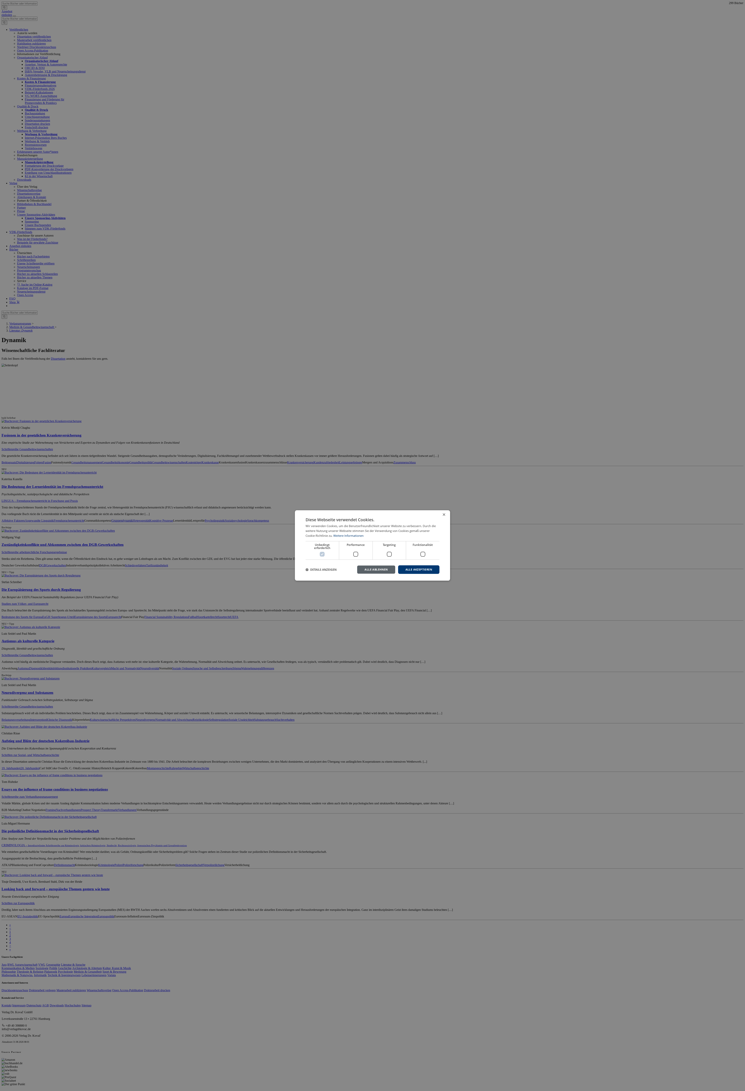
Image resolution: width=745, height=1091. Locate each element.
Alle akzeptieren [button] (418, 569)
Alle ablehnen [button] (376, 569)
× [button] (443, 514)
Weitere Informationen (348, 536)
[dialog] (372, 545)
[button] (321, 569)
